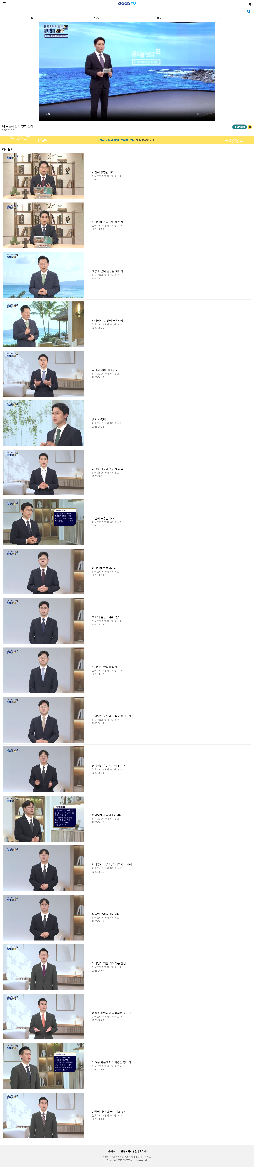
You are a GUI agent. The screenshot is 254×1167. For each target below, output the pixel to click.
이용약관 (110, 1151)
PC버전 (144, 1151)
